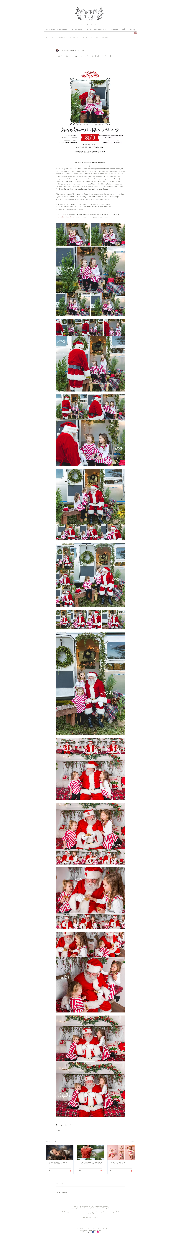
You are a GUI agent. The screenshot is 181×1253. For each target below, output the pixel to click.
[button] (135, 32)
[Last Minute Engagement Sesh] (90, 1152)
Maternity (62, 37)
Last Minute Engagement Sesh (90, 1164)
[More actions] (124, 50)
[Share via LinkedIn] (66, 1125)
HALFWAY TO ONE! (117, 1163)
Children (104, 37)
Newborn (74, 37)
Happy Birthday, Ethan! (58, 1163)
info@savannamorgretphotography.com (90, 1230)
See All (133, 1141)
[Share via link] (70, 1125)
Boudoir (94, 37)
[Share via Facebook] (56, 1125)
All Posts (50, 37)
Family (84, 37)
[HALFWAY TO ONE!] (121, 1152)
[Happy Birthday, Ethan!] (60, 1152)
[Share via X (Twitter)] (61, 1125)
